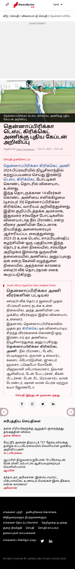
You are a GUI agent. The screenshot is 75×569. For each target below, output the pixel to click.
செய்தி (14, 16)
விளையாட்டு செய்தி (34, 16)
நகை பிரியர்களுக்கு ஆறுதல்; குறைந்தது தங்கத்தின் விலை (33, 430)
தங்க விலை (12, 435)
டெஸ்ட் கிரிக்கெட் (19, 180)
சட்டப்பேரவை (12, 453)
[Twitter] (42, 404)
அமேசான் (10, 488)
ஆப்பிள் (9, 470)
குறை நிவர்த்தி (12, 528)
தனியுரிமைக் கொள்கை (41, 512)
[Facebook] (21, 404)
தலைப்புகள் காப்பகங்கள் (19, 533)
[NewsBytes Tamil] (23, 5)
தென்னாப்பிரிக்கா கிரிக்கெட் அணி (36, 166)
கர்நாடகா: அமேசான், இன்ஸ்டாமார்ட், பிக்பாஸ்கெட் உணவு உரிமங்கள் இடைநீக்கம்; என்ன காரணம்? (36, 481)
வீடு (5, 16)
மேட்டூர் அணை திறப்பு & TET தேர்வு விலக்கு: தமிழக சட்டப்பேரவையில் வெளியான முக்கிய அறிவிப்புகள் (37, 446)
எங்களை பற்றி (12, 512)
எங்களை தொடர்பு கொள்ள (20, 522)
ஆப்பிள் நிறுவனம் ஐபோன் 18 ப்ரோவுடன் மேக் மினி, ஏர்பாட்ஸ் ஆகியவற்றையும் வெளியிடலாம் (34, 463)
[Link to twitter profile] (42, 541)
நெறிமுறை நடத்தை (54, 522)
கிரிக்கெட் (30, 329)
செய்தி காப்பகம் (48, 528)
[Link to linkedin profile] (50, 541)
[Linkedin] (53, 404)
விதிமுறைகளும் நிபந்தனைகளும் (25, 517)
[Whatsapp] (32, 404)
